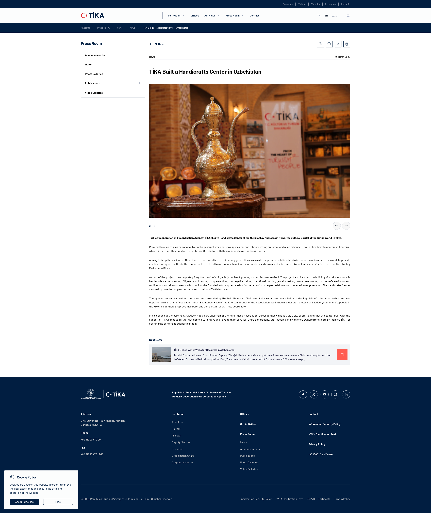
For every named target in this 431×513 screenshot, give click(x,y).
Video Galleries (94, 92)
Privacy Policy (317, 444)
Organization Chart (183, 455)
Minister (176, 435)
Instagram (330, 4)
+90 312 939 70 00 (91, 439)
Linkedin (345, 4)
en (326, 15)
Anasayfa (85, 27)
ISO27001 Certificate (321, 454)
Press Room (233, 15)
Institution (174, 15)
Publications (247, 455)
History (176, 428)
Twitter (302, 4)
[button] (337, 226)
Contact (254, 15)
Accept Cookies (24, 501)
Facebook (288, 4)
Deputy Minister (181, 442)
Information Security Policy (325, 424)
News (120, 27)
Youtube (315, 4)
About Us (177, 422)
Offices (195, 15)
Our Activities (248, 424)
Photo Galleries (94, 73)
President (177, 448)
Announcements (95, 55)
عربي (335, 15)
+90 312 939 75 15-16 (92, 454)
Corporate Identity (182, 462)
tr (319, 15)
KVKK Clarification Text (322, 434)
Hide (58, 501)
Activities (210, 15)
